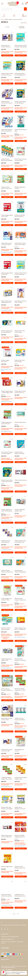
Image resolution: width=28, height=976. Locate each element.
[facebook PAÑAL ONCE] (4, 929)
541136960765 (4, 934)
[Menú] (2, 4)
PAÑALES (6, 19)
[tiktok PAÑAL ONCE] (7, 929)
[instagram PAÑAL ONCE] (1, 929)
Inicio (2, 19)
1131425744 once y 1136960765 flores (10, 936)
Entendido (18, 973)
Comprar (7, 640)
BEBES (10, 19)
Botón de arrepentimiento (9, 969)
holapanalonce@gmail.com (7, 939)
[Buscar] (25, 9)
